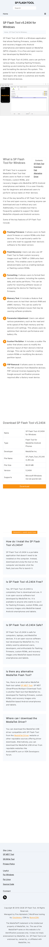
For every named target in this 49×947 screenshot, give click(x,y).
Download (38, 167)
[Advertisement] (24, 136)
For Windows (8, 874)
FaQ (35, 170)
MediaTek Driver (21, 735)
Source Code (8, 884)
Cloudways (17, 917)
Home (6, 32)
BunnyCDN (34, 917)
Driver (36, 176)
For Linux (7, 879)
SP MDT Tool (27, 685)
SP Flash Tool (24, 3)
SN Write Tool (9, 859)
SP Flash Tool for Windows (18, 32)
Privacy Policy (9, 864)
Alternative (38, 173)
